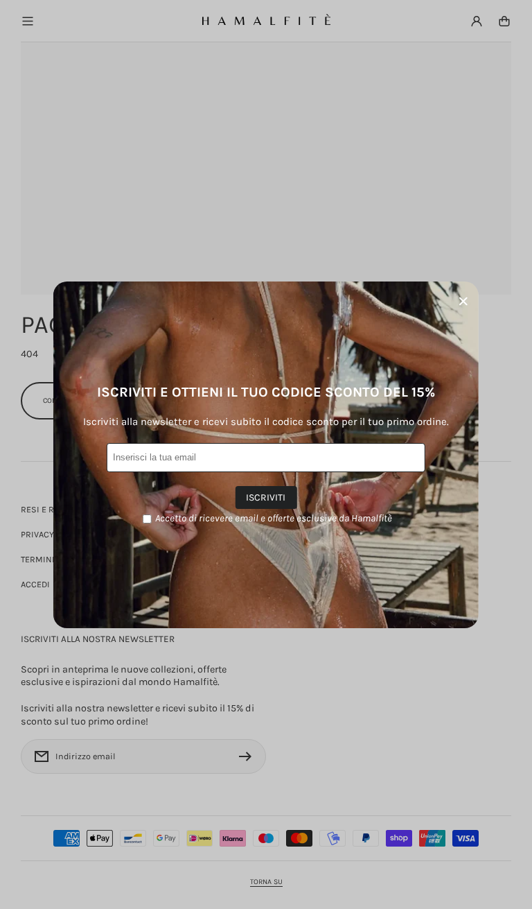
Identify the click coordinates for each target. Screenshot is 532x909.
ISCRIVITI (265, 497)
